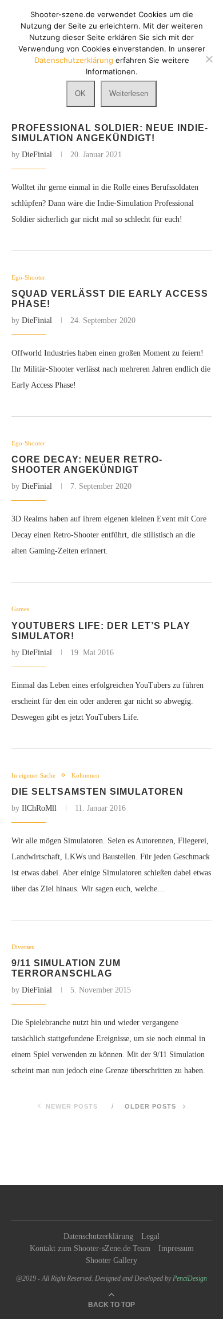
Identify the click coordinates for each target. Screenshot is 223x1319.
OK (80, 93)
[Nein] (208, 59)
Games (20, 608)
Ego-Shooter (28, 277)
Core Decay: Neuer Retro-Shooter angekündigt (86, 465)
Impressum (176, 1248)
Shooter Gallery (111, 1260)
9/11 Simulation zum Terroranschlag (66, 968)
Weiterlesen (128, 93)
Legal (150, 1236)
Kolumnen (85, 775)
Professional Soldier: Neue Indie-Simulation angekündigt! (109, 133)
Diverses (22, 946)
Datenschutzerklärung (98, 1236)
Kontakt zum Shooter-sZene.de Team (90, 1248)
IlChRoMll (39, 808)
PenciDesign (190, 1278)
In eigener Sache (33, 775)
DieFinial (37, 154)
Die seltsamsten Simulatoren (97, 791)
